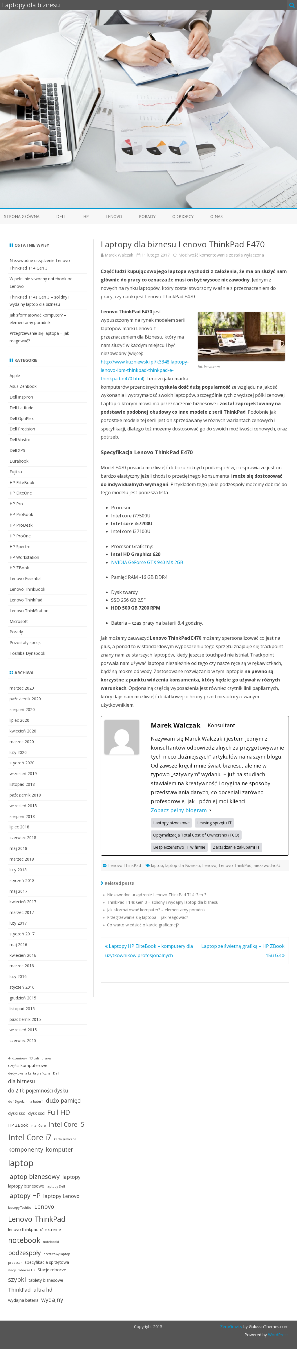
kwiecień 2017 (23, 901)
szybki (17, 1279)
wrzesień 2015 (23, 1029)
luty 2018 (18, 869)
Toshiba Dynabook (27, 653)
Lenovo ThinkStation (29, 610)
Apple (15, 375)
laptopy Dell (56, 1186)
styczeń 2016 (22, 987)
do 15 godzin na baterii (25, 1101)
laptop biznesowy (34, 1176)
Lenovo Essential (25, 578)
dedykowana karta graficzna (29, 1073)
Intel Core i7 (29, 1137)
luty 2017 (18, 923)
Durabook (19, 461)
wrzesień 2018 (23, 805)
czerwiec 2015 (23, 1040)
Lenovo (114, 216)
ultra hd (42, 1289)
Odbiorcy (182, 216)
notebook (24, 1240)
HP (86, 216)
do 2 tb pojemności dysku (38, 1090)
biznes (46, 1058)
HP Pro (16, 503)
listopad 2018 (22, 784)
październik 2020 (25, 698)
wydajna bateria (23, 1300)
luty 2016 (18, 976)
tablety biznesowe (46, 1280)
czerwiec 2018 (23, 837)
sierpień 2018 (22, 816)
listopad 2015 (22, 1008)
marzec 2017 (22, 912)
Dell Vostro (20, 439)
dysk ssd (36, 1113)
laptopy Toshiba (20, 1208)
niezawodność (267, 865)
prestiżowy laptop (57, 1254)
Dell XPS (17, 450)
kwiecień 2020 (23, 731)
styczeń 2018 (22, 880)
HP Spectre (20, 546)
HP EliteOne (21, 493)
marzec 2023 (22, 688)
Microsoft (19, 621)
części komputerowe (27, 1065)
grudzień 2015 (23, 998)
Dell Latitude (21, 407)
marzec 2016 (22, 965)
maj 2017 (18, 891)
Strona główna (21, 216)
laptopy (71, 1177)
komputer (59, 1149)
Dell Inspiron (21, 397)
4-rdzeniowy (17, 1058)
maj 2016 (18, 944)
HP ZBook (19, 567)
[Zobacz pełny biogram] (210, 810)
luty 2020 (18, 752)
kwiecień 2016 (23, 955)
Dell (61, 216)
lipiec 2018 (19, 827)
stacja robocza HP (21, 1270)
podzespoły (24, 1252)
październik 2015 (25, 1019)
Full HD (58, 1112)
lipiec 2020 (19, 720)
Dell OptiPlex (22, 418)
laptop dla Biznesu (182, 865)
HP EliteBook (22, 482)
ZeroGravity (231, 1326)
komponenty (25, 1149)
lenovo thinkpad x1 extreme (34, 1229)
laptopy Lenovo (61, 1196)
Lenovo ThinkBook (27, 589)
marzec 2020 (22, 741)
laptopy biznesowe (26, 1186)
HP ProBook (21, 514)
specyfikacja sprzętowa (47, 1262)
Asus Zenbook (23, 386)
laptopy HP (24, 1195)
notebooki (51, 1242)
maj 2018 (18, 848)
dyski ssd (17, 1113)
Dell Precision (22, 429)
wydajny (52, 1299)
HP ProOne (20, 536)
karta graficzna (65, 1139)
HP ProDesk (21, 525)
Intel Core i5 (66, 1124)
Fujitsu (16, 471)
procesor (15, 1263)
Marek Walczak (119, 255)
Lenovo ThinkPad (124, 865)
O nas (216, 216)
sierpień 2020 (22, 709)
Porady (147, 216)
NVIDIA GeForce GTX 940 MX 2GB (147, 562)
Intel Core (38, 1125)
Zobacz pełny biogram (179, 810)
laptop (157, 865)
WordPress (278, 1334)
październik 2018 (25, 795)
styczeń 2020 (22, 763)
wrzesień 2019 (23, 773)
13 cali (34, 1058)
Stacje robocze (52, 1269)
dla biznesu (21, 1081)
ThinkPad (19, 1289)
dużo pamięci (64, 1100)
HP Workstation (24, 557)
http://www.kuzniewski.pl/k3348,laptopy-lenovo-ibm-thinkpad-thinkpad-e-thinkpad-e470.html (145, 370)
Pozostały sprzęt (25, 642)
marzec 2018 (22, 859)
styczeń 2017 (22, 934)
